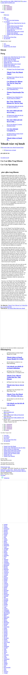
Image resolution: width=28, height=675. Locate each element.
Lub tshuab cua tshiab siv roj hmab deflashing (15, 367)
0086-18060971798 (19, 417)
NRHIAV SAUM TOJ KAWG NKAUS (16, 471)
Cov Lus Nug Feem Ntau (10, 37)
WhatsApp (6, 478)
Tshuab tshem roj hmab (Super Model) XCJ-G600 (15, 358)
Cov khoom (7, 21)
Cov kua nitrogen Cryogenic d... (12, 129)
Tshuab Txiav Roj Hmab (13, 27)
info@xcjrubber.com (9, 412)
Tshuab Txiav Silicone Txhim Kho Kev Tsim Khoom (14, 377)
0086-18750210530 (19, 415)
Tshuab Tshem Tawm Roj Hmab (15, 26)
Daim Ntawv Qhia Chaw (7, 469)
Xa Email (3, 475)
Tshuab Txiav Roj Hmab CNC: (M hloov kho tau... (15, 395)
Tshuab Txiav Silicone (12, 33)
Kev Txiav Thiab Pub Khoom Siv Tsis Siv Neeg (15, 102)
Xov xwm (6, 35)
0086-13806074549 (8, 415)
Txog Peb (6, 19)
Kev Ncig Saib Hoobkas (13, 20)
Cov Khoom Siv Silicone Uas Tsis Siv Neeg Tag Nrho (14, 83)
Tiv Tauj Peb (7, 38)
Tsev (5, 17)
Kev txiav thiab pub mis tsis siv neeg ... (14, 111)
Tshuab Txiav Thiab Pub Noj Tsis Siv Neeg (14, 57)
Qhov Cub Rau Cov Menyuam (14, 28)
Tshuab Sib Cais (11, 30)
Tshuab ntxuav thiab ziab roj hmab (15, 31)
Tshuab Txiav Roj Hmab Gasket (15, 34)
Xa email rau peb (5, 157)
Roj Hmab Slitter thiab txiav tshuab (16, 308)
